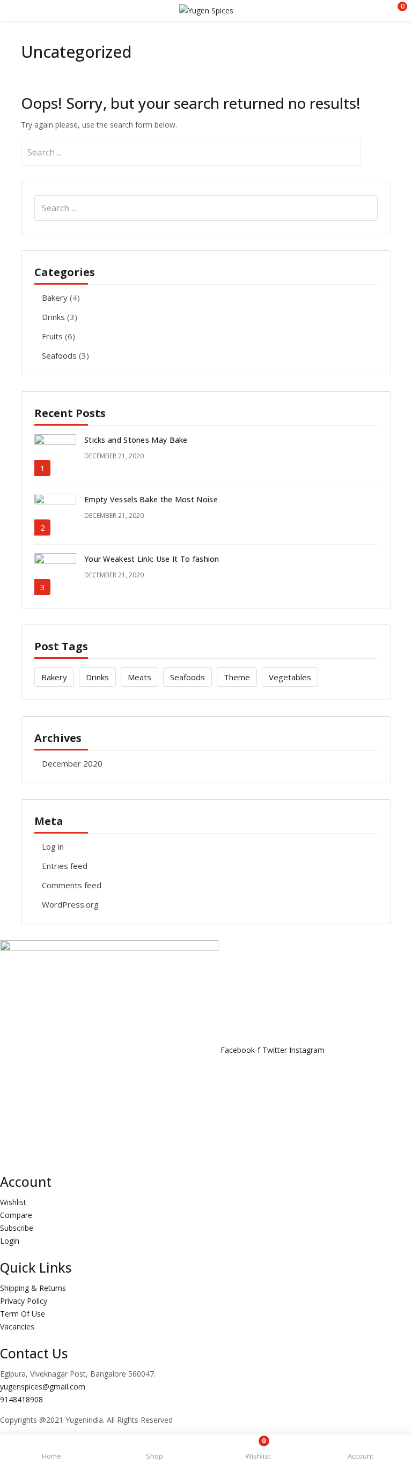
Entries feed (64, 865)
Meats (139, 677)
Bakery (55, 297)
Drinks (53, 316)
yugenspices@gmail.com (42, 1386)
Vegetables (290, 677)
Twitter (275, 1050)
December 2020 (72, 763)
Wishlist (13, 1202)
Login (9, 1241)
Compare (16, 1215)
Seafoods (59, 355)
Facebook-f (241, 1050)
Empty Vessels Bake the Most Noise (151, 499)
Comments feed (71, 885)
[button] (396, 10)
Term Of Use (22, 1314)
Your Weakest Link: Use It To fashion (151, 559)
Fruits (52, 336)
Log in (53, 846)
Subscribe (16, 1228)
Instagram (307, 1050)
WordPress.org (70, 904)
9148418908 (21, 1399)
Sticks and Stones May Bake (136, 440)
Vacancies (17, 1326)
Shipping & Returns (33, 1288)
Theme (237, 677)
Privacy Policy (23, 1301)
